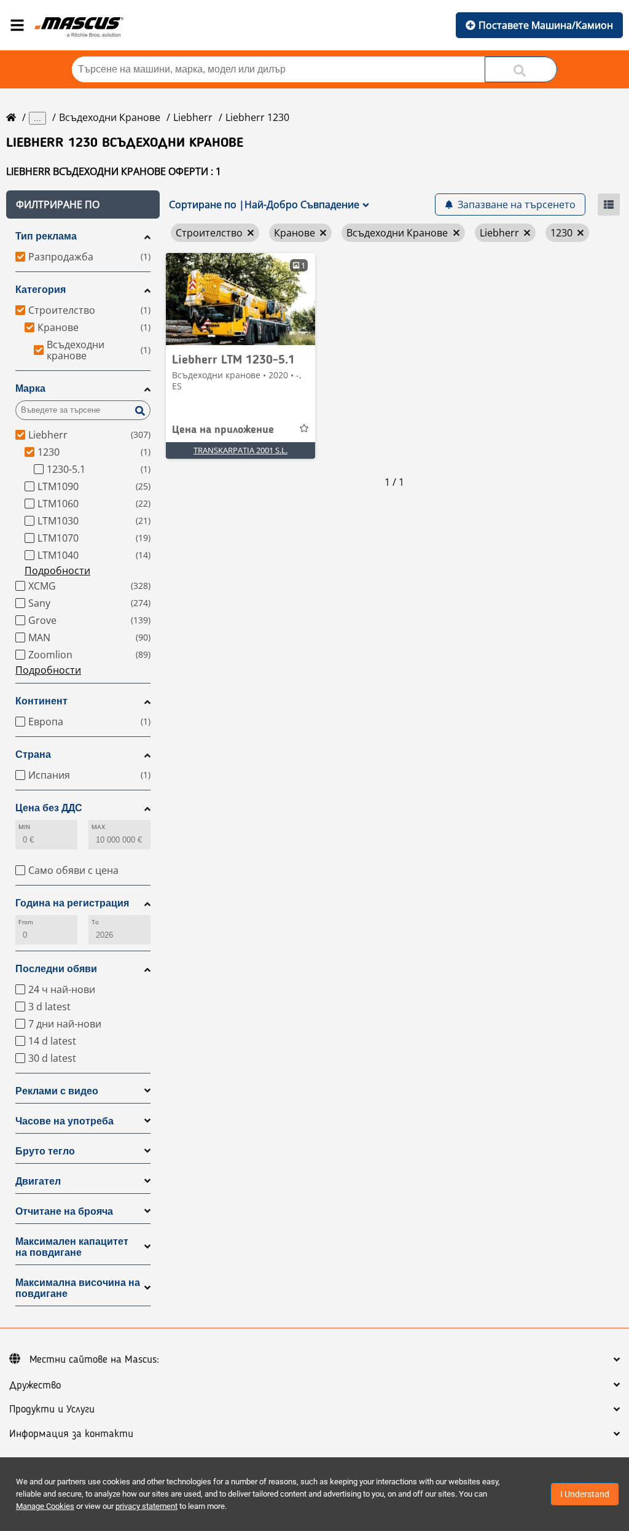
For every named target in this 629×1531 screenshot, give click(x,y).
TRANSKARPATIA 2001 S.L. (240, 450)
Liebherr (193, 117)
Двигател (38, 1181)
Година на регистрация (72, 903)
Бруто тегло (45, 1151)
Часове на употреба (64, 1121)
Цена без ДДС (48, 808)
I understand (584, 1494)
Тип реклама (46, 236)
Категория (40, 289)
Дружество (35, 1385)
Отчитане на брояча (64, 1211)
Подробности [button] (57, 570)
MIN (24, 827)
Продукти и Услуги (52, 1409)
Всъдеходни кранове (109, 117)
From (25, 922)
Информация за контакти (71, 1433)
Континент (41, 701)
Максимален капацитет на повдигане (71, 1247)
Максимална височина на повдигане (77, 1288)
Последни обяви (56, 969)
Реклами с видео (56, 1091)
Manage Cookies (45, 1506)
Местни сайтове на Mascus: (94, 1359)
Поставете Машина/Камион (546, 25)
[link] (240, 299)
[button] (83, 204)
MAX (98, 827)
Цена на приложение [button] (223, 429)
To (95, 922)
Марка (30, 388)
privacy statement (146, 1506)
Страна (33, 754)
